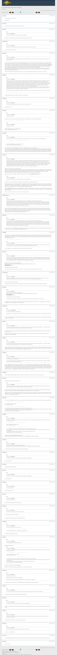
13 (27, 12)
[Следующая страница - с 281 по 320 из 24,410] (37, 12)
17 (29, 12)
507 (34, 12)
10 (23, 12)
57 (30, 12)
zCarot (6, 653)
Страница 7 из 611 (6, 12)
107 (32, 12)
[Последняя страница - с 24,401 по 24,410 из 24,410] (39, 12)
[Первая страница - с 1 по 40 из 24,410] (10, 12)
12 (26, 12)
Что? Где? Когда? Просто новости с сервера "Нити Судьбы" (12, 7)
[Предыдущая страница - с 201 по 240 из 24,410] (13, 12)
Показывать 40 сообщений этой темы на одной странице (47, 10)
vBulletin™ (7, 651)
